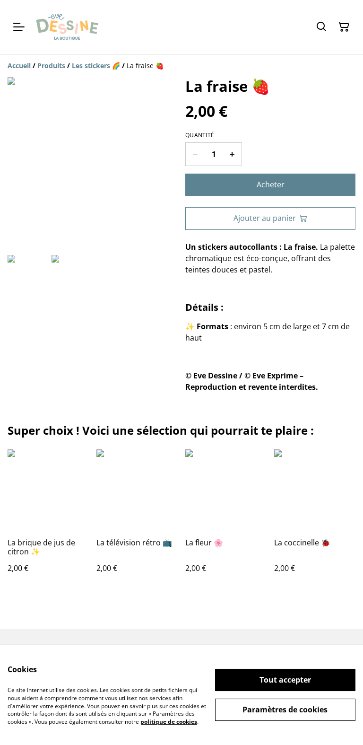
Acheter (271, 184)
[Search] (321, 27)
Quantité (199, 135)
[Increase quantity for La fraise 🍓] (232, 154)
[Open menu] (19, 27)
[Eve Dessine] (67, 27)
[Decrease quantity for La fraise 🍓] (195, 154)
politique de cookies (168, 722)
